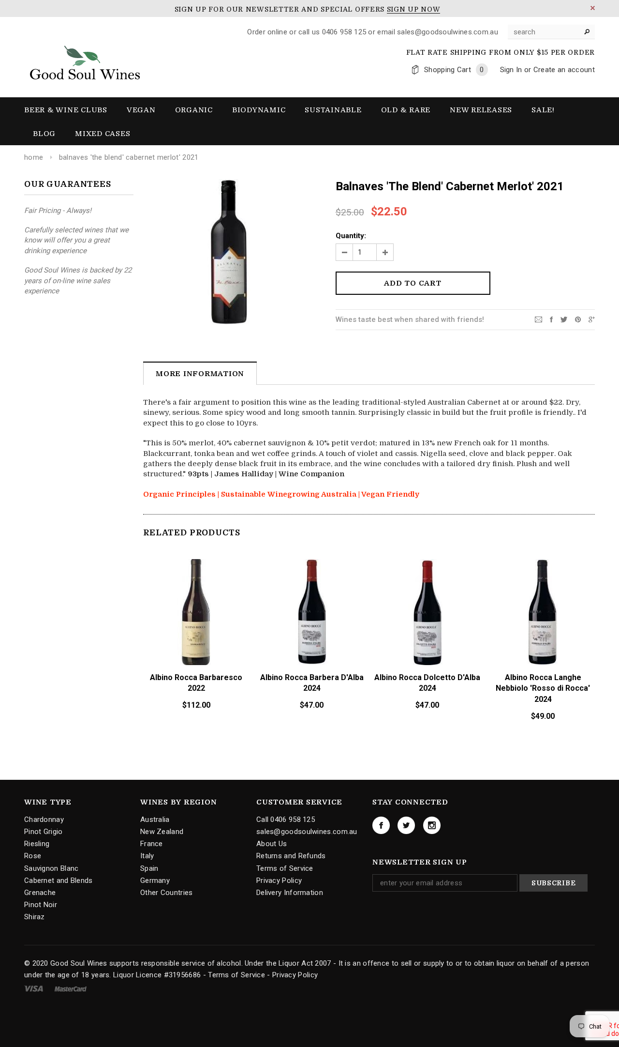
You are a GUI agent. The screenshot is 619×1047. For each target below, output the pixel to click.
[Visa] (34, 988)
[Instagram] (432, 825)
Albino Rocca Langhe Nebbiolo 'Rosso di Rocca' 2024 (543, 688)
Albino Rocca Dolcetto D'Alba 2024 (427, 683)
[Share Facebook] (551, 319)
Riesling (36, 843)
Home (33, 157)
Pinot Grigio (43, 831)
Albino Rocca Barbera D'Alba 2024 (312, 683)
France (151, 843)
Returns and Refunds (291, 855)
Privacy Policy (279, 880)
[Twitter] (563, 319)
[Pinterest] (578, 319)
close (592, 8)
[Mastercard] (71, 988)
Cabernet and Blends (58, 880)
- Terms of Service (234, 975)
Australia (155, 819)
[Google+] (592, 319)
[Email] (538, 319)
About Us (271, 843)
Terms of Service (284, 868)
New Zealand (161, 831)
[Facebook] (381, 825)
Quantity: (351, 235)
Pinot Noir (40, 904)
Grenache (40, 892)
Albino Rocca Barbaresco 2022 (196, 683)
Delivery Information (289, 892)
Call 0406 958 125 (285, 819)
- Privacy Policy (292, 975)
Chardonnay (44, 819)
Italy (147, 855)
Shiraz (34, 916)
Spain (149, 868)
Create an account (564, 69)
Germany (155, 880)
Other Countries (166, 892)
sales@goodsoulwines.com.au (306, 831)
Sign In (511, 69)
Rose (32, 855)
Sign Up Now (414, 9)
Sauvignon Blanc (51, 868)
